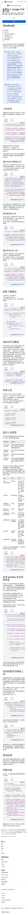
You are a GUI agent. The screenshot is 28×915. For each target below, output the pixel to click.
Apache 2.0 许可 (20, 831)
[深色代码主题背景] (21, 123)
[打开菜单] (2, 1)
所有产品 (3, 902)
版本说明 (3, 879)
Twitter (2, 864)
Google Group (4, 877)
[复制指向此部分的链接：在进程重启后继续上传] (6, 674)
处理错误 (8, 764)
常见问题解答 (4, 881)
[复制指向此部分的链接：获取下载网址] (18, 292)
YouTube (3, 866)
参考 (2, 846)
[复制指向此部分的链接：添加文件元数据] (20, 342)
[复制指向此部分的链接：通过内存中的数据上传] (23, 162)
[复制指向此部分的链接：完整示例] (13, 770)
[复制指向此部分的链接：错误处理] (13, 755)
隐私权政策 (7, 908)
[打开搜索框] (19, 2)
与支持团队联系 (4, 872)
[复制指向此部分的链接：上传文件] (13, 109)
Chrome (3, 895)
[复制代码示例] (24, 123)
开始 (14, 21)
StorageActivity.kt (16, 141)
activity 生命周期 (9, 583)
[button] (6, 120)
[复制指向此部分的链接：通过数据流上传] (17, 214)
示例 (2, 848)
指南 (2, 844)
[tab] (6, 120)
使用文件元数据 (8, 364)
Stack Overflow (4, 875)
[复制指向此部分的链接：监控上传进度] (18, 433)
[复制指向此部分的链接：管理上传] (13, 390)
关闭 (14, 18)
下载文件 (18, 825)
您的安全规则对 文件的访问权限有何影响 (14, 77)
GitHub (2, 853)
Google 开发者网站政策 (18, 832)
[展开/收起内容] (9, 30)
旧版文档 (3, 884)
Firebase (3, 897)
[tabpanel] (14, 133)
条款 (2, 908)
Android (3, 893)
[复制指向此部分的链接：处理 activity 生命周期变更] (11, 580)
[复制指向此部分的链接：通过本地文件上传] (19, 250)
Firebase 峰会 (4, 861)
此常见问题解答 (15, 102)
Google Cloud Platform (6, 900)
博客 (2, 859)
